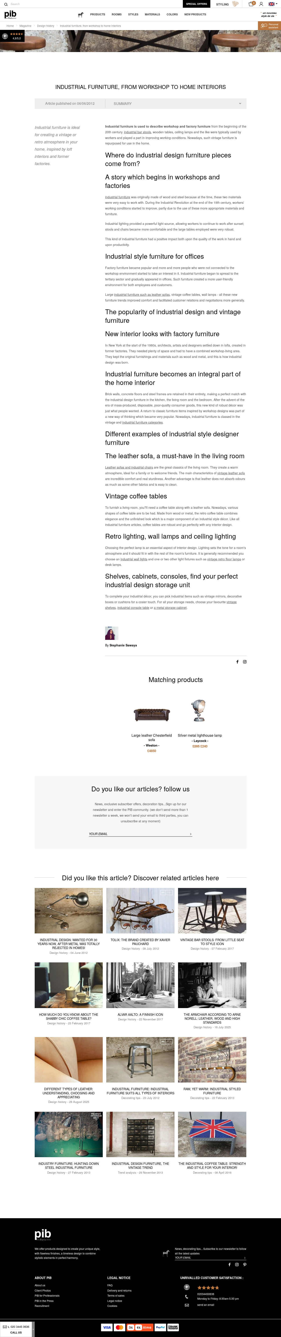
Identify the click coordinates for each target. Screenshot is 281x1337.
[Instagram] (245, 661)
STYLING (222, 4)
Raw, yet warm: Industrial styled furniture (212, 1091)
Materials (152, 14)
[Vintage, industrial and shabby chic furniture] (13, 14)
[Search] (6, 4)
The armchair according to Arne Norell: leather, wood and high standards (212, 1018)
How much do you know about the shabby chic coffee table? (68, 1016)
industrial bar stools (137, 132)
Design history (45, 25)
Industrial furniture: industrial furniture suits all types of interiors (140, 1091)
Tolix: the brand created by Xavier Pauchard (140, 942)
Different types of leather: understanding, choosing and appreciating (69, 1093)
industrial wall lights (134, 559)
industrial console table (133, 607)
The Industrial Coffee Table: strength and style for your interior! (212, 1165)
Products (97, 14)
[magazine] (81, 14)
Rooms (117, 14)
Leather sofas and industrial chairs (129, 467)
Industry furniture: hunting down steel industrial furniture (68, 1165)
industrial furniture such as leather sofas (142, 294)
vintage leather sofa (231, 473)
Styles (133, 14)
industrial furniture (117, 197)
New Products (195, 14)
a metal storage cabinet (170, 607)
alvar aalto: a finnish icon (140, 1014)
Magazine (25, 25)
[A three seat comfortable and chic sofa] (151, 711)
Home (10, 25)
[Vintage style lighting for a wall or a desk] (200, 711)
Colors (172, 14)
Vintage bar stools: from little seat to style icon (212, 942)
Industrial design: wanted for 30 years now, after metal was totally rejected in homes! (69, 944)
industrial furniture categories (142, 422)
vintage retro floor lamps (224, 559)
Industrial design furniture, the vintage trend (140, 1165)
